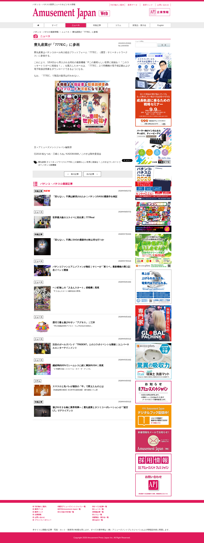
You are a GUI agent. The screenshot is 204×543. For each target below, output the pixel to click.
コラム (118, 25)
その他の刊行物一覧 (66, 512)
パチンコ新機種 (49, 165)
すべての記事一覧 (100, 506)
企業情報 (38, 515)
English (160, 25)
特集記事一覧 (99, 512)
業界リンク (148, 5)
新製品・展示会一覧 (101, 517)
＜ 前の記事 (73, 174)
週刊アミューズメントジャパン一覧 (72, 506)
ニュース (76, 25)
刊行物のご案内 (117, 5)
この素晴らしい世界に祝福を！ (86, 162)
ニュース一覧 (99, 509)
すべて (55, 25)
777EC (69, 162)
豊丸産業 (42, 162)
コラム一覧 (98, 515)
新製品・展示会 (139, 25)
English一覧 (98, 520)
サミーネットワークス (56, 162)
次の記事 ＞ (92, 174)
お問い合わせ (163, 5)
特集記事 (97, 25)
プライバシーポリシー (43, 520)
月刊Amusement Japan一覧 (70, 509)
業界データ (132, 5)
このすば (105, 162)
